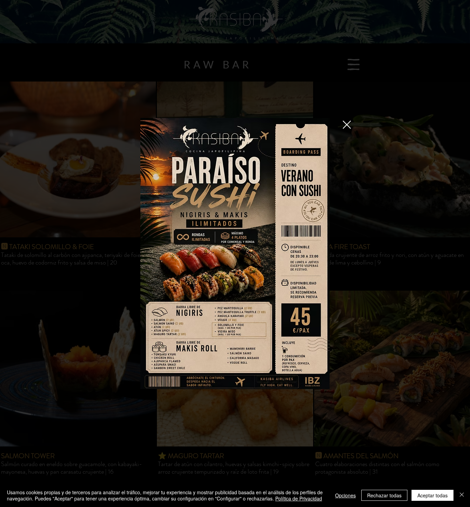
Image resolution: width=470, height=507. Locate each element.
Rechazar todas (384, 495)
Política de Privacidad (298, 498)
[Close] (462, 495)
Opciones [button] (345, 495)
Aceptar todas (432, 495)
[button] (347, 124)
